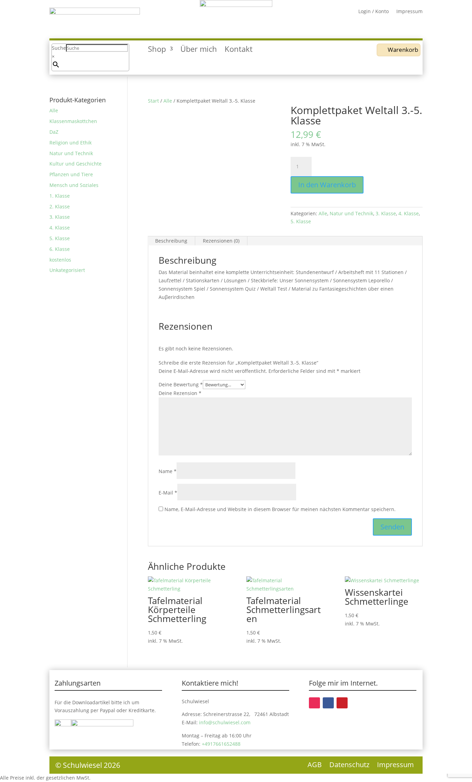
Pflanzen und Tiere (71, 174)
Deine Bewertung (181, 384)
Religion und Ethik (70, 142)
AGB (315, 765)
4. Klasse (408, 213)
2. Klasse (59, 206)
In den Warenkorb (327, 184)
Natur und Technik (351, 213)
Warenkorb (403, 50)
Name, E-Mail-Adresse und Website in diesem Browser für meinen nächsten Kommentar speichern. (280, 509)
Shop (157, 50)
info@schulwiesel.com (225, 722)
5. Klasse (301, 221)
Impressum (409, 12)
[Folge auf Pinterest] (342, 702)
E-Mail (168, 492)
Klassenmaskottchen (73, 121)
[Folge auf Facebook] (328, 702)
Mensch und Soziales (73, 185)
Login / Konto (373, 12)
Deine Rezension (180, 393)
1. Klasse (59, 195)
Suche (59, 48)
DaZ (53, 132)
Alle (167, 100)
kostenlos (60, 259)
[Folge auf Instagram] (314, 702)
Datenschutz (349, 765)
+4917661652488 (221, 744)
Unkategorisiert (67, 270)
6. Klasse (59, 249)
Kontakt (239, 50)
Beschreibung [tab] (171, 240)
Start (153, 100)
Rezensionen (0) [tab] (221, 240)
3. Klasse (386, 213)
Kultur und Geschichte (75, 163)
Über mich (198, 50)
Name (168, 471)
